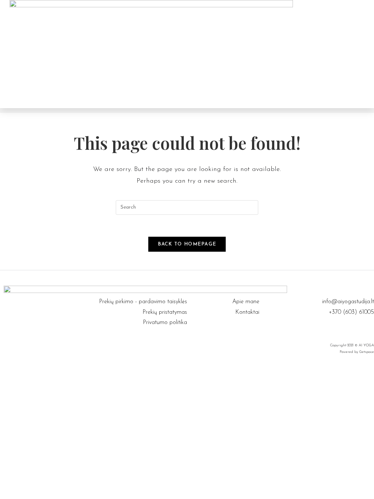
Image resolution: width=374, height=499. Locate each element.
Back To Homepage (187, 244)
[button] (271, 54)
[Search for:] (187, 207)
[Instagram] (370, 328)
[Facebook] (361, 328)
